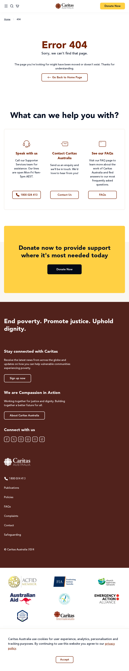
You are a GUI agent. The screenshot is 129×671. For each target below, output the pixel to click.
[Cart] (17, 6)
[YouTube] (35, 439)
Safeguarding (12, 535)
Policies (8, 497)
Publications (11, 488)
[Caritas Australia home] (64, 6)
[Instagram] (21, 439)
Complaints (11, 516)
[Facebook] (6, 439)
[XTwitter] (13, 439)
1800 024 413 (17, 478)
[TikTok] (42, 439)
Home (7, 19)
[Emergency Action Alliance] (106, 599)
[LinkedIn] (28, 439)
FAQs (7, 506)
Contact (9, 525)
